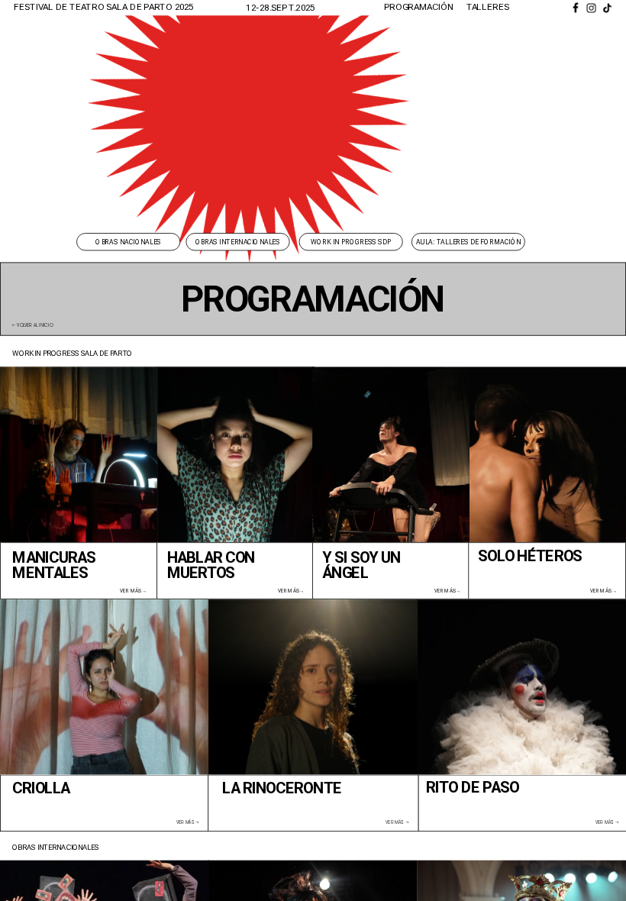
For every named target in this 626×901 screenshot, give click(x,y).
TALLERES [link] (488, 7)
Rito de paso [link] (472, 787)
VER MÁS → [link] (133, 590)
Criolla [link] (40, 788)
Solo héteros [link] (530, 556)
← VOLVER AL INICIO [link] (32, 325)
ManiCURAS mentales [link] (55, 564)
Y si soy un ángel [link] (363, 564)
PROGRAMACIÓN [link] (418, 7)
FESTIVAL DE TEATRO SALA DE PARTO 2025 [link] (103, 7)
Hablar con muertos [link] (212, 564)
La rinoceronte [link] (281, 788)
